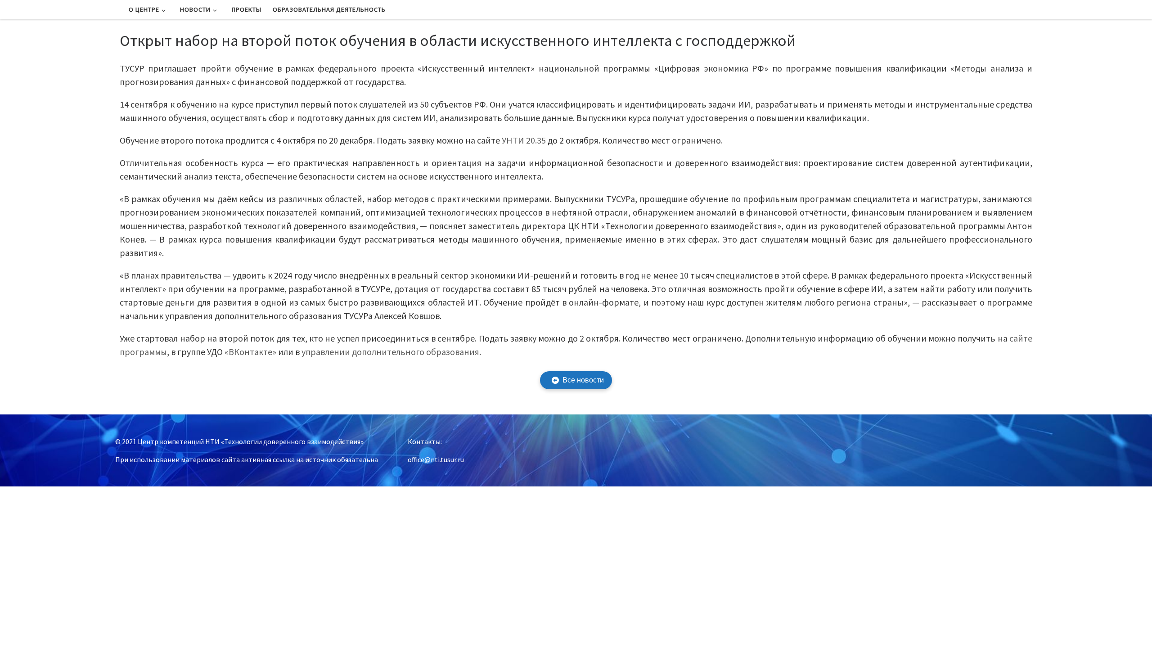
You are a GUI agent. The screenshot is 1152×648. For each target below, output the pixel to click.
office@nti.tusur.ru (436, 459)
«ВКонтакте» (250, 351)
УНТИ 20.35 (524, 140)
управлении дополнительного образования (390, 351)
